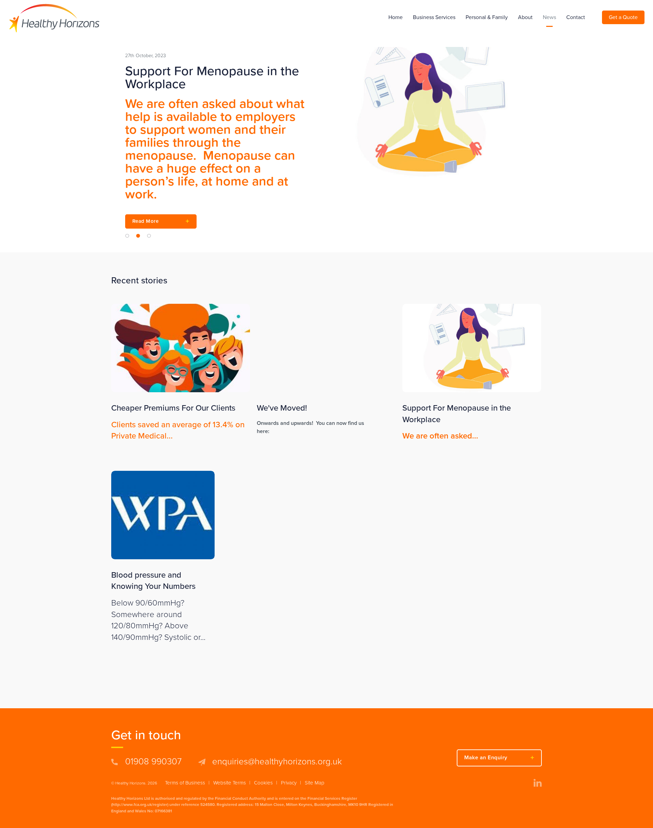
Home (395, 17)
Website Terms (229, 783)
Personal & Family (487, 17)
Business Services (434, 17)
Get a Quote (623, 17)
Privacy (289, 783)
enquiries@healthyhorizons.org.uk (277, 761)
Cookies (263, 783)
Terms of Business (185, 783)
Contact (575, 17)
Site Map (314, 783)
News (549, 17)
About (525, 17)
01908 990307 (153, 761)
